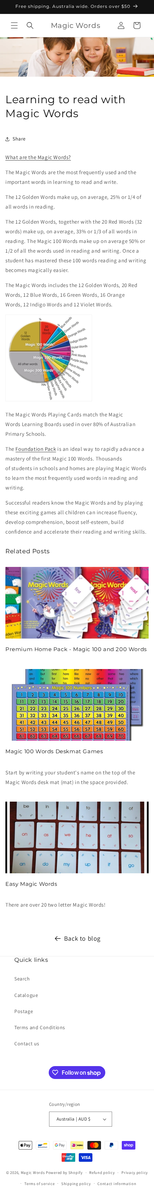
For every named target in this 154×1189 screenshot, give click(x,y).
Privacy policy (134, 1172)
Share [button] (19, 138)
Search (22, 978)
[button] (14, 25)
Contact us (26, 1043)
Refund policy (102, 1172)
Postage (23, 1011)
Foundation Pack (35, 448)
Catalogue (26, 995)
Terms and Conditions (39, 1027)
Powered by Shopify (64, 1172)
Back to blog (82, 938)
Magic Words (33, 1172)
